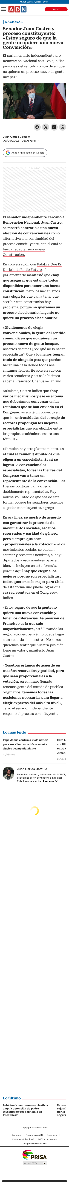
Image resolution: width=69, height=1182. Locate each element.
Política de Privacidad (23, 1139)
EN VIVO (56, 9)
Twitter (45, 127)
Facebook (37, 127)
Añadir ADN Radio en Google (28, 152)
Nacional (13, 22)
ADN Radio (17, 9)
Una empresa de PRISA (34, 1154)
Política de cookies (47, 1139)
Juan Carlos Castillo (16, 137)
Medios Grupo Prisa (34, 1163)
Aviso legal (52, 1135)
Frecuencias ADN (34, 1135)
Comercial (17, 1135)
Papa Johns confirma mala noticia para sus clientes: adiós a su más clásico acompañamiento (25, 744)
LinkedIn (54, 127)
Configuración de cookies (34, 1143)
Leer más (48, 781)
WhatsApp (62, 127)
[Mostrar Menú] (3, 9)
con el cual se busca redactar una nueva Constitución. (32, 249)
